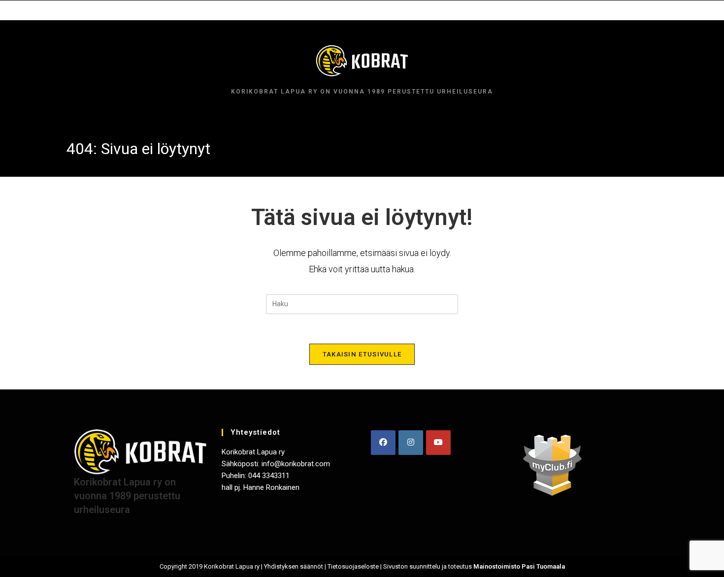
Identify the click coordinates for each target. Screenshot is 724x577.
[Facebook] (383, 442)
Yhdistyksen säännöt (293, 566)
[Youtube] (438, 442)
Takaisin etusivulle (362, 354)
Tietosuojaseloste (353, 566)
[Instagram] (410, 442)
